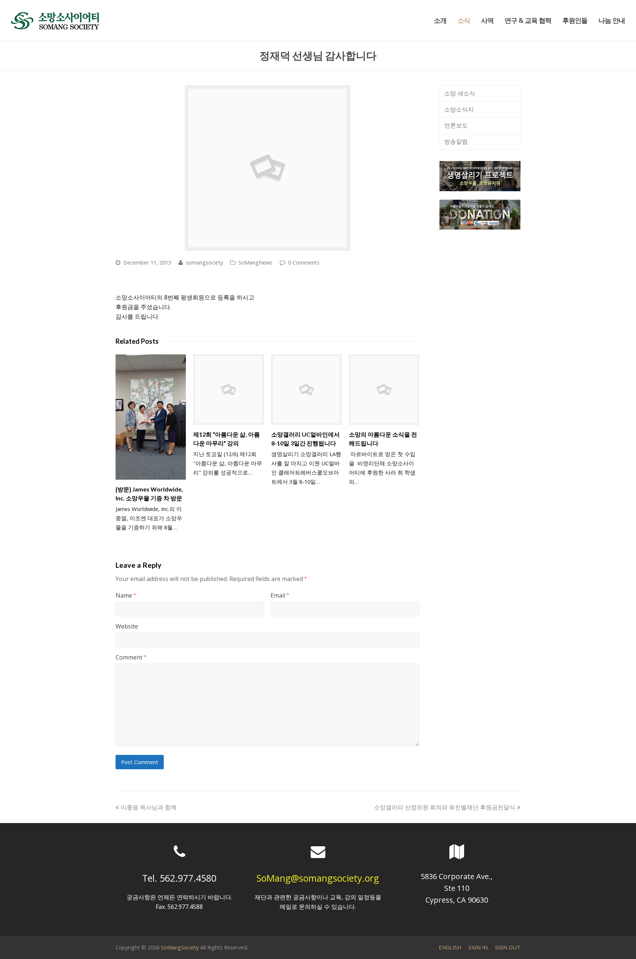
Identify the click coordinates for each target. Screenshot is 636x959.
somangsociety (204, 262)
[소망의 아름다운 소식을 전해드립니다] (384, 389)
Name (126, 595)
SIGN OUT (507, 947)
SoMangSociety (180, 947)
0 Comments (303, 262)
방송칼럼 (456, 141)
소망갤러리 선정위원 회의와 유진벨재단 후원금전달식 (444, 807)
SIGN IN (478, 947)
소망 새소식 (459, 93)
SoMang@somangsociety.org (318, 878)
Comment (131, 657)
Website (127, 626)
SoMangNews (255, 262)
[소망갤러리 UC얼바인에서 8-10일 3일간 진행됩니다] (306, 389)
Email (280, 595)
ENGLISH (450, 947)
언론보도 (456, 125)
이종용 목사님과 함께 (148, 807)
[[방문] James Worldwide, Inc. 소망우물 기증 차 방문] (151, 417)
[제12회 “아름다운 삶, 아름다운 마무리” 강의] (228, 389)
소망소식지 (459, 109)
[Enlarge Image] (267, 168)
